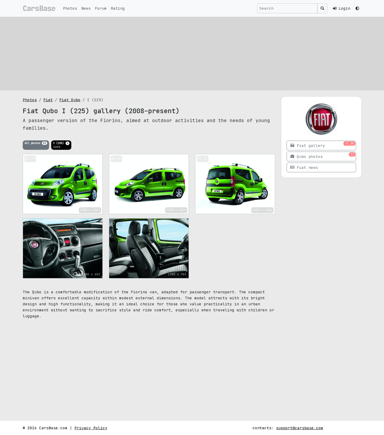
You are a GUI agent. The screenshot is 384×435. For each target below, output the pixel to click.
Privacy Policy (90, 427)
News (86, 8)
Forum (101, 8)
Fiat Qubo (69, 99)
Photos (70, 8)
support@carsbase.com (299, 427)
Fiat (48, 99)
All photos (35, 143)
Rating (118, 8)
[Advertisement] (192, 53)
